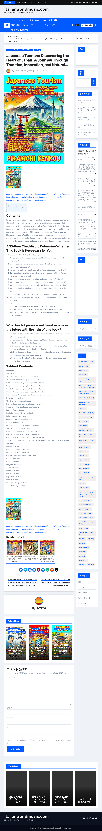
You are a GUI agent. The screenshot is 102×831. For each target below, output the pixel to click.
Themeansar (67, 828)
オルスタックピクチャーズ (86, 442)
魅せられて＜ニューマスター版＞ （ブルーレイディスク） (87, 110)
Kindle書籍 (13, 632)
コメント (11, 678)
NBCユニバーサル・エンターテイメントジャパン (86, 386)
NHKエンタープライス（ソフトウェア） (86, 392)
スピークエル (84, 460)
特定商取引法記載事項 (19, 30)
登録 (79, 582)
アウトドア (83, 421)
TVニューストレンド (19, 20)
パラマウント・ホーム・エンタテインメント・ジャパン (86, 494)
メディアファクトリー (86, 517)
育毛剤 (82, 552)
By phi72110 (16, 71)
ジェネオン (83, 455)
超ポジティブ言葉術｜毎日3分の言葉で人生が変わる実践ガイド (15, 650)
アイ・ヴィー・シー (86, 417)
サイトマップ (50, 25)
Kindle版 (37, 50)
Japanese (50, 71)
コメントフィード (84, 598)
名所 (82, 539)
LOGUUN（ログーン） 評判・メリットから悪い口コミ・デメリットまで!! (87, 181)
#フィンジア (84, 366)
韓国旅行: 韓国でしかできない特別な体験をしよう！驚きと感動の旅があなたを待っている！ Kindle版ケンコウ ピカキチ (23, 582)
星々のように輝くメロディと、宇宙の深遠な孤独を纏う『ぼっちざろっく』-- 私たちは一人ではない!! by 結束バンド (87, 195)
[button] (95, 25)
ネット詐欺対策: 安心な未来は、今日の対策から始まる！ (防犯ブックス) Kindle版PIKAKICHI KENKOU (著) (55, 582)
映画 (82, 543)
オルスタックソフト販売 (85, 435)
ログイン (81, 587)
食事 (91, 565)
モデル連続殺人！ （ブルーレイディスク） (87, 118)
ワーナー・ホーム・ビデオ (86, 533)
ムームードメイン (85, 513)
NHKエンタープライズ (86, 398)
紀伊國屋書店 (84, 547)
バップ (82, 483)
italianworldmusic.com (26, 9)
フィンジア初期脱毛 (85, 505)
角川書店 (82, 560)
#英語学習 (83, 370)
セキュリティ (84, 464)
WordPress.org (83, 603)
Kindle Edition (27, 50)
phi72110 (41, 608)
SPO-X (82, 408)
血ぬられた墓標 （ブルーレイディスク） (87, 101)
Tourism (58, 71)
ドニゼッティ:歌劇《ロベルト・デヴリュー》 (87, 133)
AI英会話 (82, 375)
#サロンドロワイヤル (86, 362)
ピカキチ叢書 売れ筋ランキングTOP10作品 (87, 243)
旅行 (91, 539)
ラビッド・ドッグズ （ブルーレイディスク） (87, 235)
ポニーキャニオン (85, 509)
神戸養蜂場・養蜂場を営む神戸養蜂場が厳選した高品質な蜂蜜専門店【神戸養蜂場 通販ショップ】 (87, 168)
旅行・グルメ (35, 20)
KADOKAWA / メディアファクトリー (86, 380)
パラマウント (84, 488)
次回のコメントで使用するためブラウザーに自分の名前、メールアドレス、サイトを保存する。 (39, 741)
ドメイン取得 (84, 468)
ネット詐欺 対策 (37, 632)
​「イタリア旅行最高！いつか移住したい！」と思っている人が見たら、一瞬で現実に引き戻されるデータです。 (86, 224)
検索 (81, 73)
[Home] (7, 25)
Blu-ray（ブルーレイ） (32, 25)
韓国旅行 (66, 629)
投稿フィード (82, 593)
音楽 (81, 565)
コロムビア (83, 451)
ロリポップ (83, 528)
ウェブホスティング (85, 430)
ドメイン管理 (84, 473)
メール (10, 718)
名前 (9, 708)
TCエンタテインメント (86, 413)
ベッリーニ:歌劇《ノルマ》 (85, 800)
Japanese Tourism (13, 50)
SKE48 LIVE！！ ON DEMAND (84, 403)
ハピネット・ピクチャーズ (86, 478)
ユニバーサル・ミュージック (86, 523)
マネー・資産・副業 (50, 20)
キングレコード (84, 447)
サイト (9, 728)
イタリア (83, 426)
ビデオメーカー (84, 500)
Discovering (41, 71)
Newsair (57, 828)
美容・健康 (15, 25)
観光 (82, 556)
